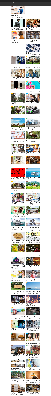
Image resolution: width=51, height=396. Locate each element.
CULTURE (11, 6)
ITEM (11, 218)
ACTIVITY (11, 31)
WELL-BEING (27, 333)
